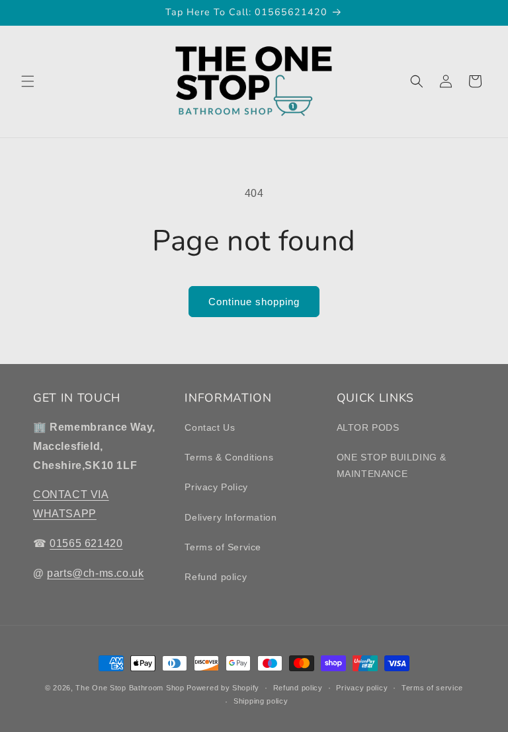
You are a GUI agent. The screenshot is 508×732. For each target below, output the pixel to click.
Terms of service (432, 688)
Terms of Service (223, 547)
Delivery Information (230, 517)
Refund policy (216, 576)
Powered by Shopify (223, 688)
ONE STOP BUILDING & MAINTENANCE (391, 465)
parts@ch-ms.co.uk (95, 573)
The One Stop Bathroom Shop (129, 688)
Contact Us (210, 427)
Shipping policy (260, 701)
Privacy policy (362, 688)
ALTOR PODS (368, 427)
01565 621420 (86, 543)
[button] (27, 81)
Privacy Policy (216, 487)
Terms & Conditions (229, 457)
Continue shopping (254, 301)
